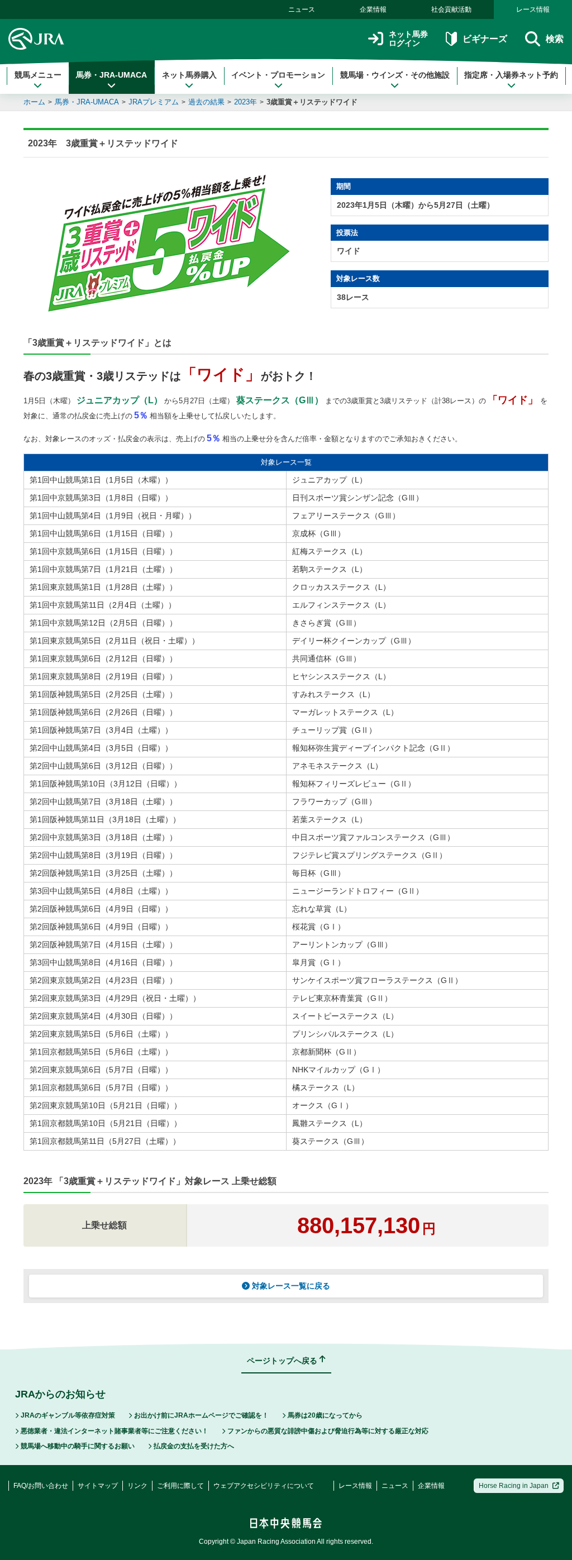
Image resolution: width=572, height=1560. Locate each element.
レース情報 (533, 9)
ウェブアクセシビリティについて (263, 1486)
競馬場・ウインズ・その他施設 (395, 74)
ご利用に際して (180, 1486)
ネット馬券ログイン (408, 39)
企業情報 (373, 9)
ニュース (301, 9)
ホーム (34, 102)
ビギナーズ (485, 39)
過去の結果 (206, 102)
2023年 (245, 102)
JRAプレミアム (153, 102)
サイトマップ (98, 1486)
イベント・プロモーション (278, 74)
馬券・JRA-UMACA (111, 74)
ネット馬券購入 (189, 74)
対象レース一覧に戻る (291, 1285)
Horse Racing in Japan (514, 1486)
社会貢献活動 (451, 9)
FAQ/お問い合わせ (40, 1486)
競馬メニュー (38, 74)
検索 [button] (555, 39)
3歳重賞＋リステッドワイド (312, 102)
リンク (137, 1486)
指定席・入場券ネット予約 (511, 74)
